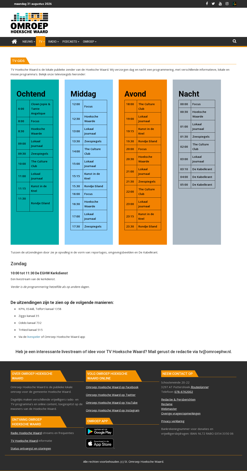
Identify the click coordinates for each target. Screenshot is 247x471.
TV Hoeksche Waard (24, 441)
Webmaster (169, 409)
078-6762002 (183, 392)
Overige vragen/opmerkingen (180, 413)
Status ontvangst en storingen (31, 448)
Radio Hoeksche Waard (26, 433)
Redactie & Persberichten (178, 399)
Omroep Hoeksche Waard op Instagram (112, 410)
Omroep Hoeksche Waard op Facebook (112, 387)
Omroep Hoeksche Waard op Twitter (111, 395)
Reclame (167, 404)
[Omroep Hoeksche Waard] (14, 41)
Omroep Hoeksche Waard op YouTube (112, 402)
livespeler (33, 337)
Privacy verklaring (172, 421)
